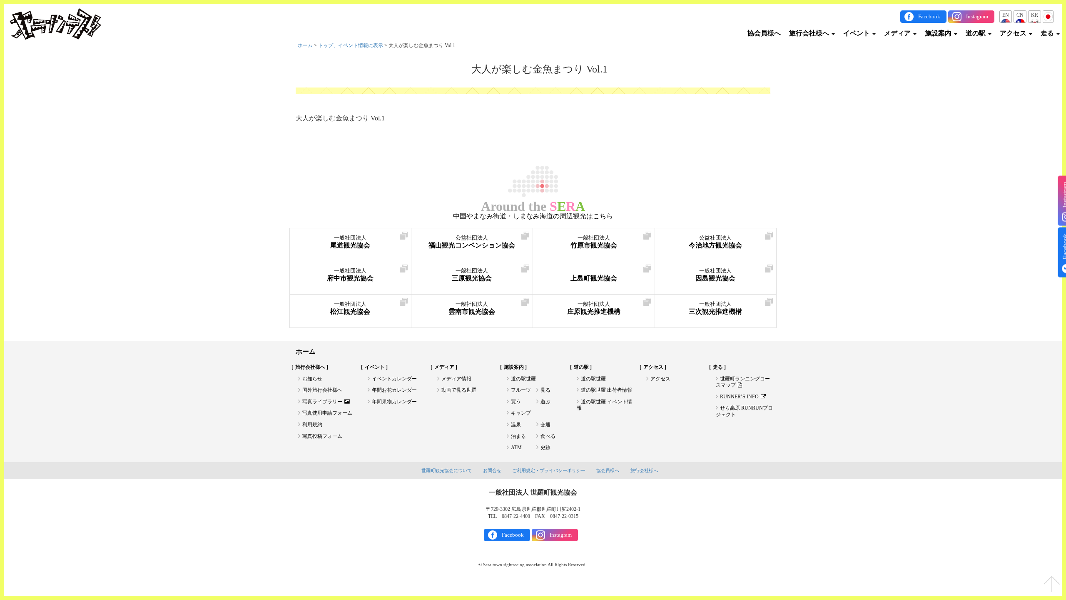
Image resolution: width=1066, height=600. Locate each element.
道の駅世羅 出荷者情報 (606, 390)
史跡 (545, 447)
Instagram (977, 16)
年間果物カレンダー (394, 402)
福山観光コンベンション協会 (471, 242)
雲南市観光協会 (471, 308)
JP (1048, 15)
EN (1005, 15)
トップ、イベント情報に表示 (350, 45)
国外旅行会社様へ (322, 390)
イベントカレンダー (394, 379)
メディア (898, 33)
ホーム (305, 45)
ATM (516, 447)
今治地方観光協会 (715, 242)
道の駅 (976, 33)
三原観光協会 (472, 275)
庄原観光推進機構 (593, 308)
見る (545, 390)
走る (1048, 33)
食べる (547, 436)
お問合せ (492, 470)
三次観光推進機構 (715, 308)
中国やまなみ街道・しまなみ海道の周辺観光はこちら (533, 216)
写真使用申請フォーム (327, 413)
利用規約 (312, 425)
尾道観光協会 (350, 242)
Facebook (929, 16)
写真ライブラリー (322, 402)
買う (516, 402)
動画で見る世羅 (458, 390)
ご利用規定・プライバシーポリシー (548, 470)
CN (1020, 15)
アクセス (1014, 33)
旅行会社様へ (810, 33)
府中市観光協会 (350, 275)
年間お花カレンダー (394, 390)
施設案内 (939, 33)
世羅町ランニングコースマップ (743, 382)
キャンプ (521, 413)
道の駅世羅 (523, 379)
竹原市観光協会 (593, 242)
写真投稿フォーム (322, 436)
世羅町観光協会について (446, 470)
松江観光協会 (350, 308)
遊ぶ (545, 402)
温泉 (516, 425)
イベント (857, 33)
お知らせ (312, 379)
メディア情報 (456, 379)
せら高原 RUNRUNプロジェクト (744, 411)
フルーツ (521, 390)
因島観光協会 (715, 275)
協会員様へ (764, 33)
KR (1034, 15)
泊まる (518, 436)
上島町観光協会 (593, 278)
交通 (545, 425)
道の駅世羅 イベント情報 (604, 405)
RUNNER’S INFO (739, 397)
